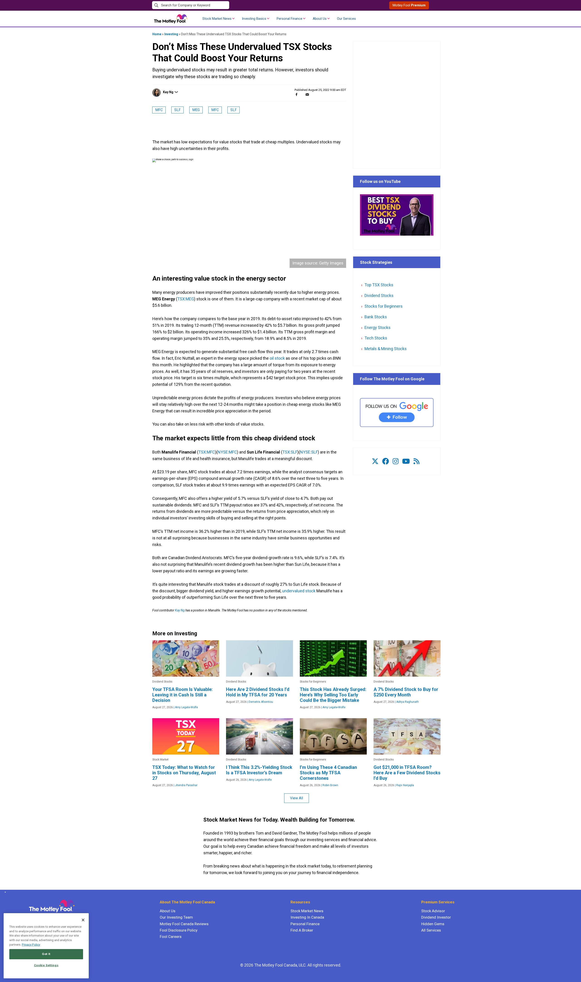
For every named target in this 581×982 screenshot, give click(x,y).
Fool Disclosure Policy (178, 930)
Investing (171, 34)
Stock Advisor (433, 911)
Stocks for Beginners (383, 306)
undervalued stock (298, 590)
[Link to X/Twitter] (375, 461)
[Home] (4, 892)
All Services (431, 930)
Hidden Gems (432, 924)
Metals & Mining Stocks (385, 348)
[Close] (83, 920)
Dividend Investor (436, 917)
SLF (177, 110)
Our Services (346, 19)
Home (156, 34)
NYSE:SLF (309, 452)
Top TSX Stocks (378, 284)
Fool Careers (171, 936)
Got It (46, 954)
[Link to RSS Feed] (416, 461)
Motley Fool (409, 5)
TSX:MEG (185, 299)
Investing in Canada (307, 917)
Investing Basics (254, 19)
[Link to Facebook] (386, 461)
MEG (196, 110)
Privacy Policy (31, 944)
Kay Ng (168, 92)
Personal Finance (289, 19)
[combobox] (221, 5)
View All (296, 798)
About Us (320, 19)
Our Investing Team (176, 917)
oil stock (277, 358)
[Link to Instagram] (395, 461)
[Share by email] (307, 94)
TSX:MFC (206, 452)
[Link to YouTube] (406, 461)
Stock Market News (216, 19)
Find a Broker (301, 930)
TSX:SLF (289, 452)
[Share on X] (301, 94)
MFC (159, 110)
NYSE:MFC (227, 452)
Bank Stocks (375, 316)
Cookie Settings (46, 965)
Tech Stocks (375, 338)
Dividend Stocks (379, 295)
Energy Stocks (377, 327)
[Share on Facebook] (296, 94)
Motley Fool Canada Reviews (184, 924)
